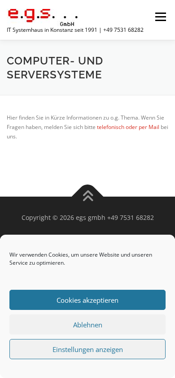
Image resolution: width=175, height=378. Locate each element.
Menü (160, 17)
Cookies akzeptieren (87, 300)
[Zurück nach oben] (88, 197)
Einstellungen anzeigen (87, 349)
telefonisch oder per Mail (128, 127)
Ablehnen (87, 324)
